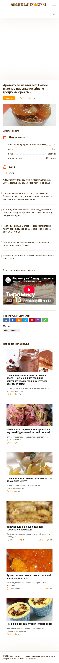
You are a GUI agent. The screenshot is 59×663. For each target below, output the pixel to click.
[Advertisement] (29, 49)
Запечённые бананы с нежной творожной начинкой (25, 528)
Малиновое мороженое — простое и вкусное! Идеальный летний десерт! (28, 431)
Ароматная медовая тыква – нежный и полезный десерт (29, 577)
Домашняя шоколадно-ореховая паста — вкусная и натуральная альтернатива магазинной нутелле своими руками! (27, 379)
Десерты (9, 98)
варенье (15, 330)
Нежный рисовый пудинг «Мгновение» (29, 623)
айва (6, 330)
